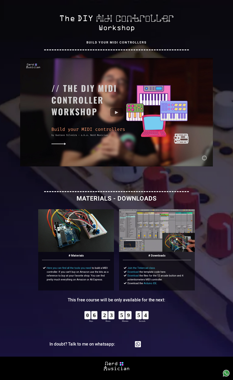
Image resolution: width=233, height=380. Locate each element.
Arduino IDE (150, 283)
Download (133, 271)
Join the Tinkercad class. (141, 267)
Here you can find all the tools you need (69, 267)
